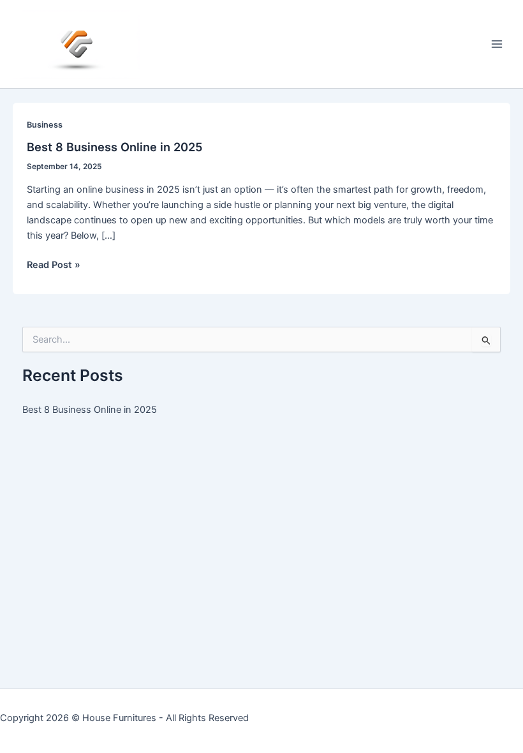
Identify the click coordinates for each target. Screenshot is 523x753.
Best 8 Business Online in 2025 (115, 147)
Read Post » (53, 265)
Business (45, 125)
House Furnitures (119, 718)
